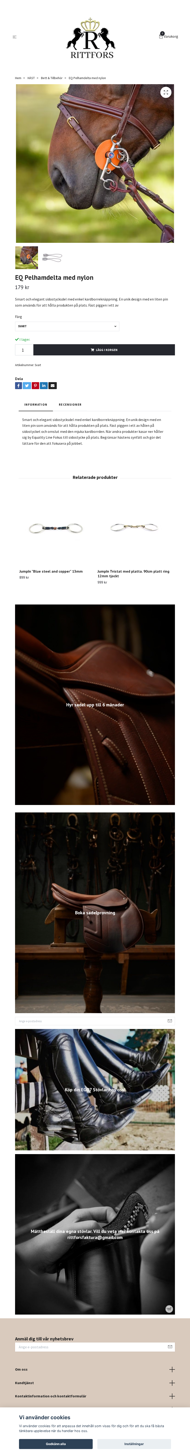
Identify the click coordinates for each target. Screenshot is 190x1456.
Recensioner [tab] (70, 404)
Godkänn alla (56, 1444)
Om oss (21, 1369)
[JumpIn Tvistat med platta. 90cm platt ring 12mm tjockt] (134, 528)
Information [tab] (35, 404)
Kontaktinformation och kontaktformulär (50, 1396)
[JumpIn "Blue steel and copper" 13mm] (55, 528)
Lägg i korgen (106, 350)
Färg (18, 316)
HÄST (31, 78)
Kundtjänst (24, 1382)
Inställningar (134, 1444)
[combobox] (67, 326)
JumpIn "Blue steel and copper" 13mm (51, 571)
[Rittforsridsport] (89, 37)
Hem (18, 78)
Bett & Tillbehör (52, 78)
